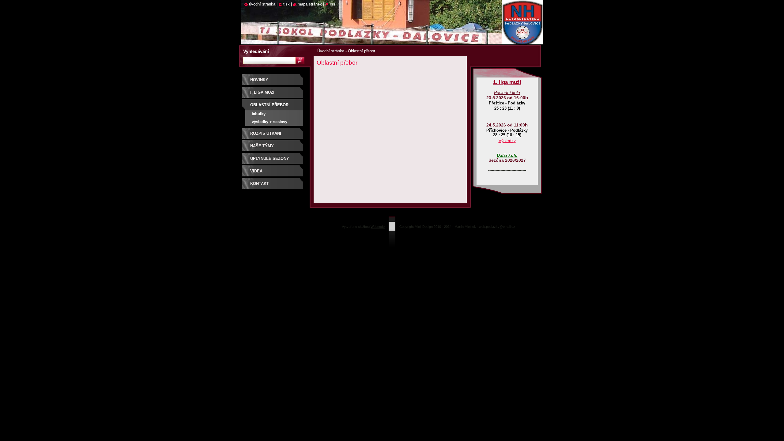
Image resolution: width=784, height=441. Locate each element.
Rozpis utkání (265, 133)
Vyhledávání (256, 51)
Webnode (378, 226)
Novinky (259, 79)
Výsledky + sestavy (269, 121)
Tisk (286, 4)
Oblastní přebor (269, 105)
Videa (256, 171)
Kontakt (259, 183)
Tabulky (259, 113)
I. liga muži (262, 92)
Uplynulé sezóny (269, 158)
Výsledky (507, 140)
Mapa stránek (310, 4)
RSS (332, 4)
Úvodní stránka (330, 51)
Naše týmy (262, 146)
